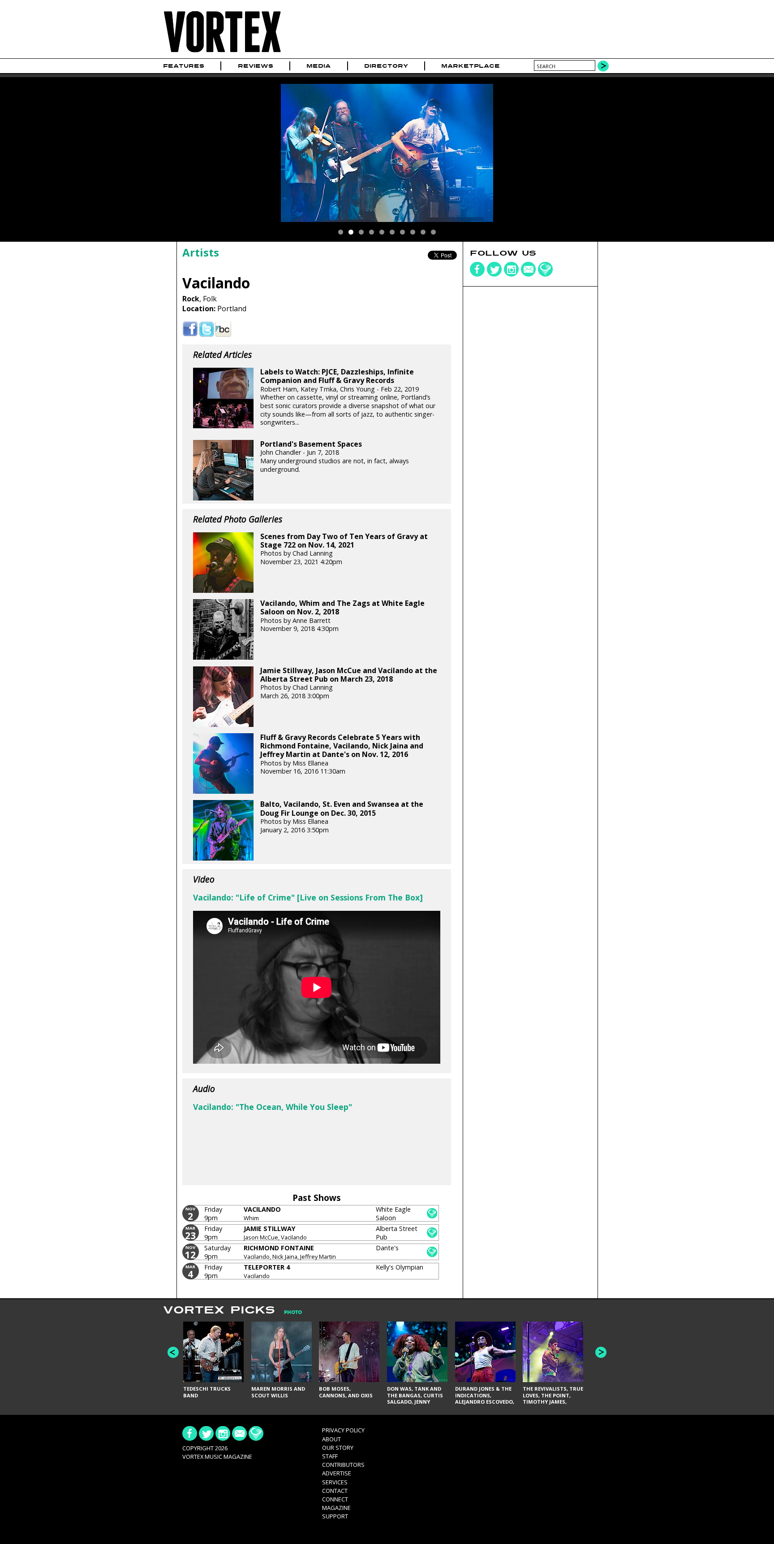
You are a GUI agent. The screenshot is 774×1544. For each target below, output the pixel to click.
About (331, 1439)
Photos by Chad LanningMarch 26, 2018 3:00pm (348, 683)
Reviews (255, 66)
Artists (200, 252)
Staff (330, 1456)
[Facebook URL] (190, 329)
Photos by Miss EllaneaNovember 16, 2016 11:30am (341, 754)
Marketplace (470, 66)
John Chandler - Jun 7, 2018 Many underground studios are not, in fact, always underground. (334, 457)
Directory (386, 66)
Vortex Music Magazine (217, 1457)
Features (183, 66)
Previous (173, 1352)
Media (318, 66)
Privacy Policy (343, 1430)
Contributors (343, 1465)
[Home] (222, 53)
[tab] (288, 1312)
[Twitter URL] (207, 329)
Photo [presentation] (293, 1312)
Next (600, 1352)
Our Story (337, 1448)
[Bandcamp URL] (223, 329)
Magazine (336, 1508)
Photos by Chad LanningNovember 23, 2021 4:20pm (344, 549)
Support (335, 1516)
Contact (335, 1491)
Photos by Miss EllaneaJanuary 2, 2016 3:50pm (341, 817)
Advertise (336, 1473)
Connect (335, 1499)
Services (335, 1482)
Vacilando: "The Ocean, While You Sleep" (272, 1106)
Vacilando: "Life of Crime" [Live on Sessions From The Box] (308, 897)
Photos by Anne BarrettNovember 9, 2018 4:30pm (342, 616)
